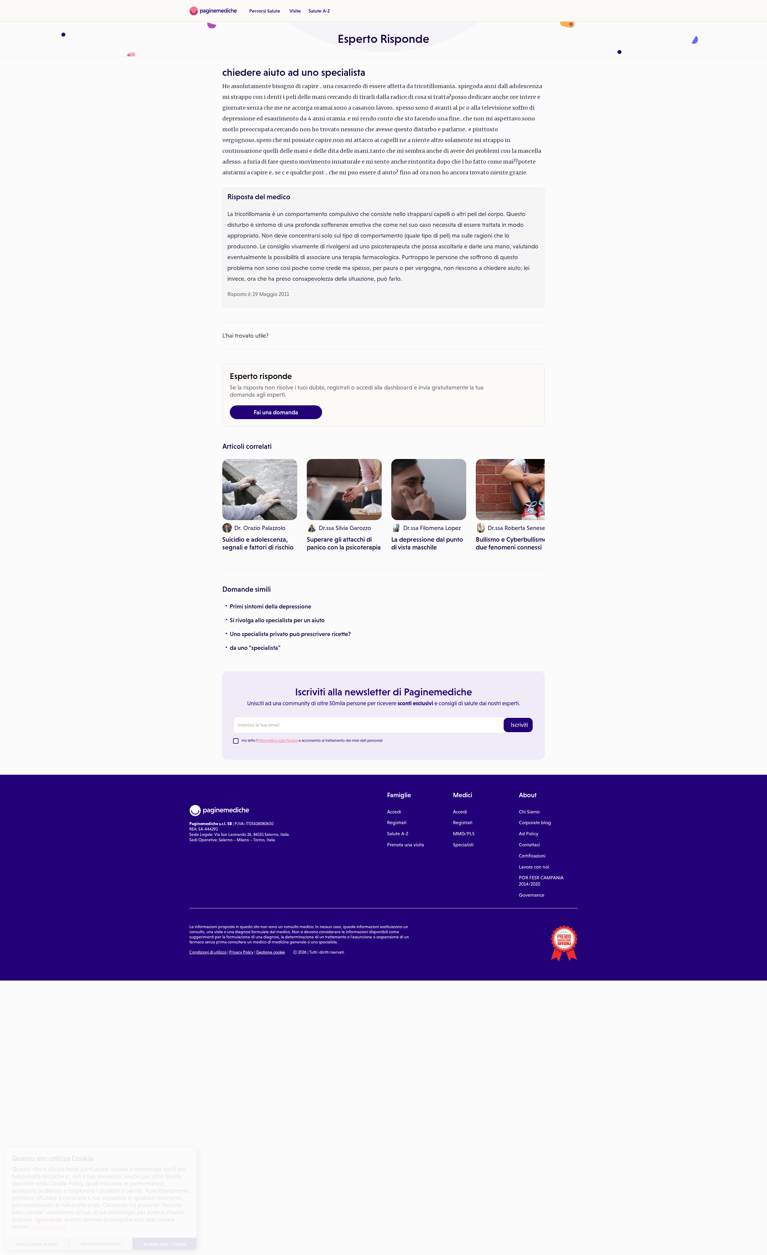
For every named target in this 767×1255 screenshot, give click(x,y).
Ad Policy (528, 833)
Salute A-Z (319, 10)
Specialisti (463, 844)
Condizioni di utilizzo (208, 952)
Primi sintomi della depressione (270, 606)
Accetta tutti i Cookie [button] (164, 1244)
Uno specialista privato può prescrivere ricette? (290, 634)
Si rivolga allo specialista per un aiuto (277, 620)
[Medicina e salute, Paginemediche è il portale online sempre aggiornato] (213, 11)
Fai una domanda (276, 412)
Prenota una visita (405, 844)
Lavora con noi (534, 866)
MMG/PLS (464, 833)
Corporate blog (535, 822)
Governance (531, 895)
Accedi (394, 811)
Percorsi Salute (264, 10)
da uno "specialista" (255, 647)
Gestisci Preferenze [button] (101, 1243)
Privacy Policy (241, 952)
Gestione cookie (270, 952)
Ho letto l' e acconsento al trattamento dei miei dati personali (312, 740)
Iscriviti (519, 724)
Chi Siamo (529, 811)
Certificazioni (532, 855)
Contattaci (529, 844)
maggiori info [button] (48, 1226)
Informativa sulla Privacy (278, 740)
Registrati (397, 822)
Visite (295, 10)
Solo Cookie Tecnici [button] (37, 1244)
